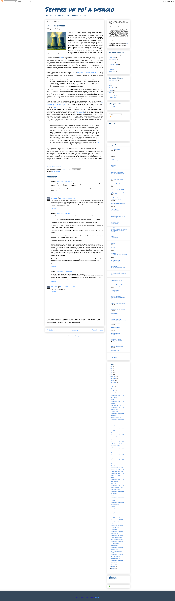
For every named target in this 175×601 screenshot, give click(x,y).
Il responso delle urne (115, 328)
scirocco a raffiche (115, 545)
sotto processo (80, 112)
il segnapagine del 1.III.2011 (117, 560)
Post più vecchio (97, 330)
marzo (112, 393)
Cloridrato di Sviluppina (116, 272)
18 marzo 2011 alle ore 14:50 (64, 271)
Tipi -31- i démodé (114, 185)
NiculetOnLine (114, 313)
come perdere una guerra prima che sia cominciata (117, 457)
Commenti (113, 116)
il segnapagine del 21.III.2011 (117, 454)
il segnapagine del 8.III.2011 (117, 519)
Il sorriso (113, 452)
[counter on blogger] (113, 578)
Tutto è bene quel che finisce (117, 346)
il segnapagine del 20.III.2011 (117, 459)
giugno (113, 388)
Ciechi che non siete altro (116, 537)
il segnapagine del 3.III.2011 (117, 547)
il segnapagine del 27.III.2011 (117, 419)
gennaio (113, 568)
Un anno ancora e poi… (116, 199)
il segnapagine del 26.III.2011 (117, 425)
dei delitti (113, 465)
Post (112, 114)
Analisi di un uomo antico (116, 432)
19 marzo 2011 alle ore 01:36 (67, 287)
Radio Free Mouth (115, 302)
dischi (110, 85)
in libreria (111, 90)
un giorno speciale (115, 450)
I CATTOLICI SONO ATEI (116, 155)
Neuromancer (114, 266)
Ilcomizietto (113, 165)
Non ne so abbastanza (116, 296)
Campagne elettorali (115, 489)
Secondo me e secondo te (117, 471)
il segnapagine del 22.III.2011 (117, 448)
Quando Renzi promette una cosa (118, 291)
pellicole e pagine (112, 95)
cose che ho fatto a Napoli (117, 510)
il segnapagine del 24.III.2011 (117, 434)
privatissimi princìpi (115, 558)
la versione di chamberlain (117, 284)
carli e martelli (114, 493)
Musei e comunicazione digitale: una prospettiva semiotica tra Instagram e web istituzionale (118, 192)
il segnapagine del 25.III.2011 (117, 428)
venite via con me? (115, 426)
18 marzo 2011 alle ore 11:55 (67, 198)
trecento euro (114, 415)
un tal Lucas (113, 209)
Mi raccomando (114, 549)
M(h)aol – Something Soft (116, 204)
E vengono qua (114, 463)
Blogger (97, 597)
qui (127, 43)
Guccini (112, 166)
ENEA (54, 107)
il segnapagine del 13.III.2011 (117, 497)
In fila (112, 523)
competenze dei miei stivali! (116, 340)
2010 (111, 571)
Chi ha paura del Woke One (116, 149)
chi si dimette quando (115, 556)
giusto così (113, 483)
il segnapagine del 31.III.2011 (117, 395)
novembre (113, 378)
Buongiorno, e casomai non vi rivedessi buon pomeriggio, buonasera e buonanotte (119, 230)
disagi (110, 83)
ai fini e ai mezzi (114, 481)
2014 (111, 368)
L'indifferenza (114, 562)
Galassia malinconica (116, 183)
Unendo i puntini (114, 160)
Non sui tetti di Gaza (115, 210)
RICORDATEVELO (114, 334)
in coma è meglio (115, 153)
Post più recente (52, 330)
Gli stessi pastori (114, 543)
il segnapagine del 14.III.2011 (117, 491)
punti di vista (114, 564)
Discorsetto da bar (115, 527)
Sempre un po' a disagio (79, 9)
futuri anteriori (114, 397)
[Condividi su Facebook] (78, 169)
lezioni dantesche (112, 59)
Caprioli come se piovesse (116, 261)
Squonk (112, 159)
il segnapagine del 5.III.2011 (117, 535)
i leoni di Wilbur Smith (115, 517)
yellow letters (114, 354)
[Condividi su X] (76, 169)
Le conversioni (114, 411)
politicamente (111, 69)
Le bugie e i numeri (115, 504)
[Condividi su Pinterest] (80, 169)
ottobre (113, 380)
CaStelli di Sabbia (115, 197)
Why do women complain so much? (118, 267)
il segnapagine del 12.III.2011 (117, 502)
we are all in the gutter (116, 339)
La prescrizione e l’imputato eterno (118, 286)
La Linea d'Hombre (115, 260)
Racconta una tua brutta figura (117, 179)
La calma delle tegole (115, 423)
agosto (113, 384)
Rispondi (53, 193)
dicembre (113, 376)
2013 (111, 370)
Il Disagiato (54, 198)
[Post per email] (69, 169)
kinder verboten (114, 409)
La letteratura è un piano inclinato (118, 309)
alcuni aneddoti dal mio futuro (118, 203)
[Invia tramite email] (73, 169)
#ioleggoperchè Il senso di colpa (117, 314)
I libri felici (113, 430)
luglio (112, 386)
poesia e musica (112, 66)
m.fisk (61, 57)
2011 (111, 374)
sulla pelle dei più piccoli (116, 443)
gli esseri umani (56, 171)
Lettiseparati (114, 279)
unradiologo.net (114, 227)
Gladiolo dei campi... (115, 223)
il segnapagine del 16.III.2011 (117, 479)
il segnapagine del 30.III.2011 (117, 401)
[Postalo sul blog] (74, 169)
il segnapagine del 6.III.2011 (117, 531)
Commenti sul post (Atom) (77, 336)
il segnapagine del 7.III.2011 (117, 525)
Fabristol (113, 236)
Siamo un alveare (114, 237)
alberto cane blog (115, 222)
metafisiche (111, 62)
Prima (112, 399)
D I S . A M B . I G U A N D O (117, 189)
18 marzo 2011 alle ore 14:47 (64, 213)
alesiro (112, 171)
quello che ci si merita (116, 417)
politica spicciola (112, 97)
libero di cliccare (114, 533)
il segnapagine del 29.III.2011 (117, 407)
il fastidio (113, 506)
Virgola (112, 513)
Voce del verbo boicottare (116, 461)
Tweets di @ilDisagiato (113, 106)
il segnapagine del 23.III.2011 (117, 441)
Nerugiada (113, 247)
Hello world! (113, 243)
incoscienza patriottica (116, 475)
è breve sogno (114, 439)
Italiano (112, 477)
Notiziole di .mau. (115, 350)
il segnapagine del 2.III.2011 (117, 554)
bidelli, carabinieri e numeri (117, 487)
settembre (113, 382)
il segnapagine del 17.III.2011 (117, 473)
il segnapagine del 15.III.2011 (117, 485)
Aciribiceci (113, 253)
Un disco (113, 421)
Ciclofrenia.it (114, 241)
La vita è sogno (114, 344)
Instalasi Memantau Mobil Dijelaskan (118, 303)
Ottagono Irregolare (115, 327)
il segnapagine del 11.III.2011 (117, 508)
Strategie (113, 403)
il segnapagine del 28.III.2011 (117, 413)
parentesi (111, 92)
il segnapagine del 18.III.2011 (117, 469)
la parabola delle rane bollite (117, 467)
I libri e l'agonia (114, 529)
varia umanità (112, 71)
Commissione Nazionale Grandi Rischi (88, 72)
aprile (112, 391)
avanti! (112, 495)
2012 (111, 372)
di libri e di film (112, 57)
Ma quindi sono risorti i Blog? (117, 280)
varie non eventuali (115, 333)
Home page (74, 330)
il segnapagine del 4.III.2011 (117, 541)
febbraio (113, 566)
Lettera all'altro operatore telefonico (118, 297)
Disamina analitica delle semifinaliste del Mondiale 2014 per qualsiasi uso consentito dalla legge (118, 322)
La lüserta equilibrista (116, 319)
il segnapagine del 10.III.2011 (117, 512)
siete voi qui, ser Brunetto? (117, 405)
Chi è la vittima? (114, 249)
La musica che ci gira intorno (117, 515)
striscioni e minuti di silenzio (117, 539)
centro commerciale (113, 80)
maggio (113, 390)
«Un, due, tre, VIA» (115, 178)
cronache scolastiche (113, 55)
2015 (111, 366)
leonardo (113, 148)
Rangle (112, 307)
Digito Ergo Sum (114, 215)
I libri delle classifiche (115, 521)
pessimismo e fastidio (113, 64)
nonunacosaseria (115, 290)
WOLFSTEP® (114, 357)
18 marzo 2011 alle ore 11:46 (64, 181)
